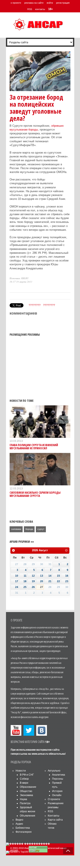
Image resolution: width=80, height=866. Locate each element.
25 (24, 587)
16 (66, 575)
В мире (24, 782)
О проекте (54, 799)
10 (16, 575)
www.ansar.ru (40, 753)
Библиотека (23, 827)
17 (16, 581)
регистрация (63, 2)
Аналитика (58, 774)
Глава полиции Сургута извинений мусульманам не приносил (34, 446)
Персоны (57, 778)
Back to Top (68, 850)
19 (33, 581)
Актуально (54, 770)
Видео (19, 819)
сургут (40, 529)
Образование (28, 786)
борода (29, 529)
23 (66, 581)
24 (16, 587)
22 (58, 581)
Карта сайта (55, 819)
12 (33, 575)
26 (33, 587)
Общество (26, 791)
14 (49, 575)
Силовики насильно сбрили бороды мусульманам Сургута (35, 494)
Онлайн (56, 795)
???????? (35, 305)
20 (41, 581)
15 (58, 575)
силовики (16, 529)
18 (24, 581)
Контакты (53, 815)
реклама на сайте (34, 2)
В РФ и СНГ (27, 774)
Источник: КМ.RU (19, 278)
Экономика (26, 795)
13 (41, 575)
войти (50, 2)
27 (41, 587)
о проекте (16, 2)
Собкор (24, 778)
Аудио (19, 823)
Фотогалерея (24, 831)
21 (49, 581)
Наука (23, 799)
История (57, 791)
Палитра (25, 803)
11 (25, 575)
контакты (40, 9)
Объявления (27, 815)
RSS (29, 9)
